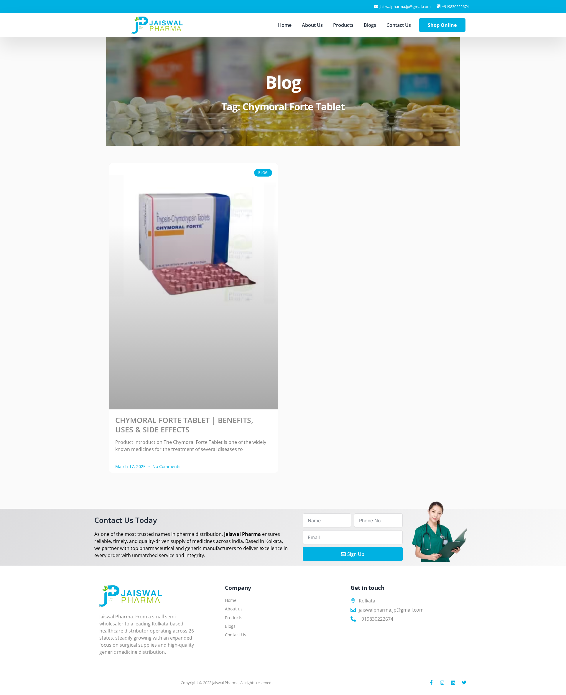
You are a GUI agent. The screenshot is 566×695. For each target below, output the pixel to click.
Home (285, 25)
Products (343, 25)
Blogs (370, 25)
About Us (312, 25)
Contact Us (398, 25)
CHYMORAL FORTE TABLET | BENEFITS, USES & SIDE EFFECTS (184, 424)
